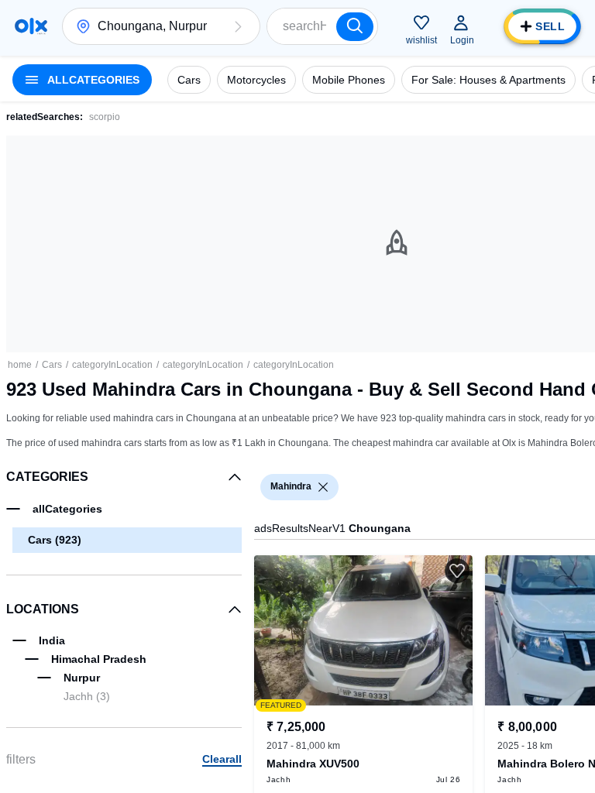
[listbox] (323, 487)
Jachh (87, 696)
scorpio (104, 117)
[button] (237, 26)
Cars (52, 364)
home (20, 364)
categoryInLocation (112, 364)
